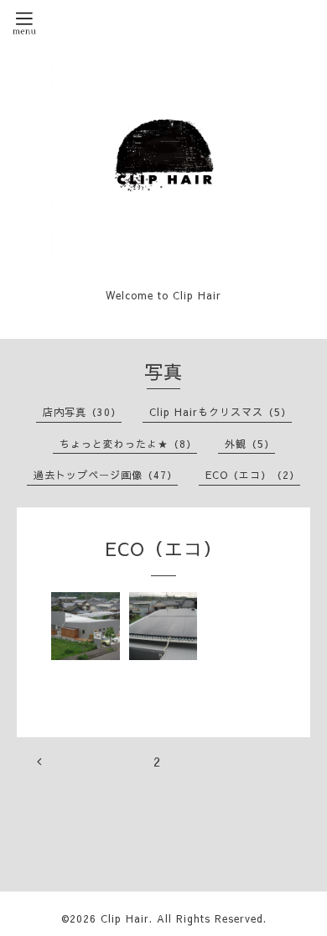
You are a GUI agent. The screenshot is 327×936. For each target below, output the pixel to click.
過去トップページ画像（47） (106, 474)
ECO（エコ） (163, 548)
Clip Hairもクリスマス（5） (220, 412)
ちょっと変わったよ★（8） (128, 443)
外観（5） (250, 443)
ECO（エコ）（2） (252, 474)
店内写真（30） (82, 412)
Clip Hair (125, 918)
